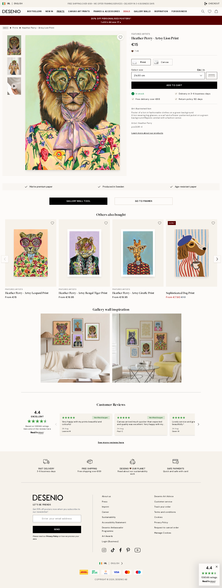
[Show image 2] (14, 66)
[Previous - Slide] (4, 259)
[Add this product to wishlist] (120, 37)
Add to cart (174, 85)
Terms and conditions (165, 512)
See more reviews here (111, 442)
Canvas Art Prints (79, 11)
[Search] (203, 11)
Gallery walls (142, 11)
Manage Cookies (162, 533)
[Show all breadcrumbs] (5, 27)
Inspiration (161, 11)
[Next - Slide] (217, 259)
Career (105, 512)
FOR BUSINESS (179, 11)
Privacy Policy (52, 536)
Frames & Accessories (106, 11)
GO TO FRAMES (143, 201)
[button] (211, 75)
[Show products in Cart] (216, 11)
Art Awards (107, 536)
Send (57, 529)
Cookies (158, 517)
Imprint (105, 507)
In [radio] (204, 69)
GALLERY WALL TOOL (78, 201)
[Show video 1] (14, 86)
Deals (126, 11)
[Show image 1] (14, 45)
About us (106, 496)
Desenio (119, 579)
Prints (60, 11)
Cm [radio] (199, 69)
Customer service (163, 501)
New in (49, 11)
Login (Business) (110, 541)
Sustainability (109, 517)
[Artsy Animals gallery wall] (75, 348)
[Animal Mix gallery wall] (146, 348)
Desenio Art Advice (164, 496)
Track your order (162, 507)
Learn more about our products (147, 133)
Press (105, 501)
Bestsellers (34, 11)
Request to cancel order (166, 527)
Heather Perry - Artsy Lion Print (38, 28)
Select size (137, 69)
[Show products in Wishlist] (209, 11)
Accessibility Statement (114, 522)
